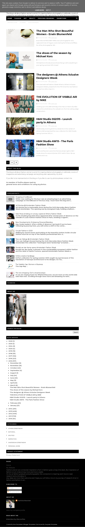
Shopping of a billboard (24, 197)
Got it (48, 10)
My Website (10, 468)
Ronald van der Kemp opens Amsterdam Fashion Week (36, 247)
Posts (11, 488)
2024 (10, 346)
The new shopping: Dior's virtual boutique (30, 273)
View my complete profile (15, 510)
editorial (11, 432)
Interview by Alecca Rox (15, 519)
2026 (10, 341)
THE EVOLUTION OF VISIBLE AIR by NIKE (25, 395)
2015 (10, 361)
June (12, 378)
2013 (10, 411)
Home (9, 18)
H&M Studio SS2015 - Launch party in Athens (27, 397)
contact (66, 178)
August (13, 373)
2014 (10, 409)
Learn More (39, 10)
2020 (10, 349)
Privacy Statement (13, 455)
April (12, 383)
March (13, 385)
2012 (10, 414)
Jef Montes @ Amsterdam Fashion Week (31, 205)
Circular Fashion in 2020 (24, 231)
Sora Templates (17, 524)
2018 (10, 353)
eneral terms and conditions (18, 184)
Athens (23, 22)
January (13, 405)
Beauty (32, 18)
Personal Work (14, 446)
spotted (11, 435)
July (12, 375)
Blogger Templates (29, 524)
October (13, 368)
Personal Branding (46, 18)
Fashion (17, 18)
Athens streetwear (15, 428)
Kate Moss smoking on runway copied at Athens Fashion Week (38, 214)
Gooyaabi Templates (51, 524)
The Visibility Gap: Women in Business (29, 264)
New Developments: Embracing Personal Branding (34, 222)
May (12, 380)
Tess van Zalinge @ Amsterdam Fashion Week (32, 239)
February (14, 403)
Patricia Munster (24, 501)
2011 (10, 416)
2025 (10, 344)
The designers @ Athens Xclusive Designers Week (30, 392)
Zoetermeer (33, 22)
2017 (10, 356)
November (14, 366)
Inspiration (12, 22)
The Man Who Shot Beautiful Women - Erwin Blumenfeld (32, 387)
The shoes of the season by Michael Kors (26, 390)
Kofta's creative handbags (25, 256)
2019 (10, 351)
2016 (10, 358)
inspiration (12, 439)
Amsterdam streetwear (17, 442)
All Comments (14, 492)
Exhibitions (61, 18)
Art (25, 18)
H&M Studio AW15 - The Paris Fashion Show (27, 400)
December (14, 363)
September (15, 370)
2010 (10, 419)
